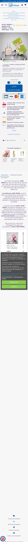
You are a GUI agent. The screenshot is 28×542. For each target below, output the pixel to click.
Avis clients (4, 177)
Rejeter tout (14, 282)
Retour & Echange (14, 524)
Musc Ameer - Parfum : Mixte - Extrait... (14, 160)
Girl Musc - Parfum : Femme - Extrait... (5, 160)
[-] (8, 82)
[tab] (4, 175)
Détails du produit (16, 175)
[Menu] (2, 5)
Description (4, 175)
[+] (19, 82)
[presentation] (21, 56)
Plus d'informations (7, 277)
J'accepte (14, 287)
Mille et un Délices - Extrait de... (21, 159)
